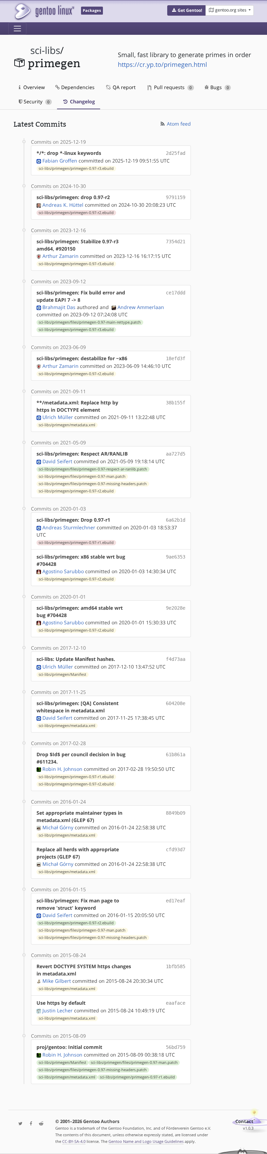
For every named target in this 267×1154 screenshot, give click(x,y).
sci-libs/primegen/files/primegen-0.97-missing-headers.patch (93, 483)
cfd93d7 (175, 849)
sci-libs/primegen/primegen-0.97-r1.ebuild (76, 542)
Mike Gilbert (56, 981)
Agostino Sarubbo (63, 571)
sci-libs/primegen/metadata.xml (67, 424)
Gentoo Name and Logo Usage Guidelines (146, 1141)
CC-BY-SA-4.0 (74, 1141)
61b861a (175, 754)
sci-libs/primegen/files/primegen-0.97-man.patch (82, 476)
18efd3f (175, 358)
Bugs (219, 87)
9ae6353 (175, 557)
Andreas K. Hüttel (62, 204)
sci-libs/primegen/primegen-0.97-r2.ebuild (76, 212)
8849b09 (175, 813)
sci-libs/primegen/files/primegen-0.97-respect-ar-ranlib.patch (93, 469)
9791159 (175, 197)
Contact (244, 1121)
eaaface (175, 1003)
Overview (33, 87)
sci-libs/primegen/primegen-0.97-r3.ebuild (76, 168)
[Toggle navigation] (17, 28)
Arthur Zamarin (60, 256)
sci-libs (45, 50)
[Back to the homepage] (44, 11)
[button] (186, 10)
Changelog (81, 101)
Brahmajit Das (58, 307)
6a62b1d (175, 520)
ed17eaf (175, 900)
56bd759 (175, 1047)
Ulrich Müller (57, 417)
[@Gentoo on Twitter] (19, 1124)
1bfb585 (175, 966)
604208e (175, 703)
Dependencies (77, 87)
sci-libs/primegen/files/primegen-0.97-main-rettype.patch (90, 322)
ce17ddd (175, 292)
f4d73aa (175, 659)
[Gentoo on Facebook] (29, 1124)
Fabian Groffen (59, 160)
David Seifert (57, 461)
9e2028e (175, 608)
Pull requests (172, 87)
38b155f (175, 402)
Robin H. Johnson (62, 769)
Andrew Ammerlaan (141, 307)
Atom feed (178, 123)
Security (35, 101)
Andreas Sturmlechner (68, 527)
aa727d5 (175, 454)
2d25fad (175, 153)
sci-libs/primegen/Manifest (62, 674)
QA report (123, 87)
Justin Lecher (57, 1010)
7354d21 (175, 241)
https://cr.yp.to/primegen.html (162, 64)
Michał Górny (57, 827)
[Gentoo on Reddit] (39, 1124)
